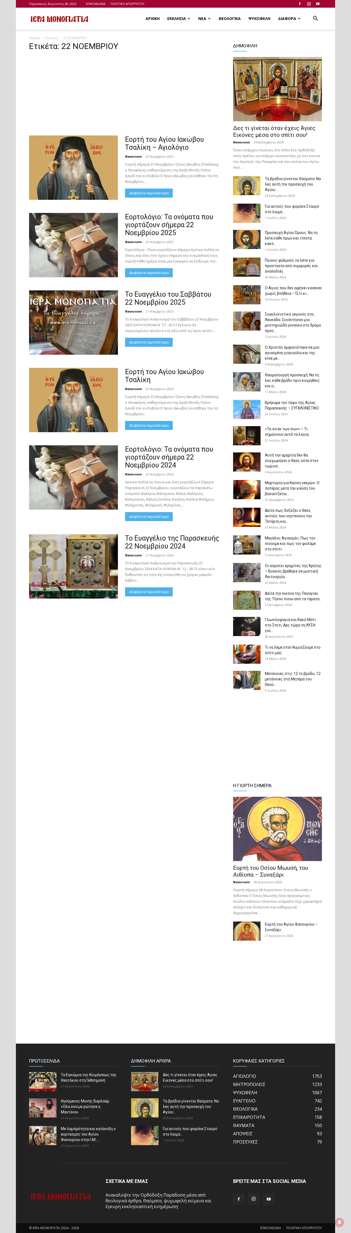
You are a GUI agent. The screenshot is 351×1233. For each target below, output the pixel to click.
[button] (315, 19)
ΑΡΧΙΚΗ (153, 18)
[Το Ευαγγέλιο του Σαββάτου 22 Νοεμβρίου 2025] (73, 322)
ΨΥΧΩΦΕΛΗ (259, 18)
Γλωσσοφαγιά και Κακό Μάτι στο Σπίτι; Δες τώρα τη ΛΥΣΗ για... (290, 625)
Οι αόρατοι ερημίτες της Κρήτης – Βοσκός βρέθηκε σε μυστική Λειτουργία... (293, 571)
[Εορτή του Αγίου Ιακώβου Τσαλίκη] (73, 400)
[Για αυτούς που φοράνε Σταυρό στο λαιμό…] (247, 213)
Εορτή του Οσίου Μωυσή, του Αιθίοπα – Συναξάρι (270, 871)
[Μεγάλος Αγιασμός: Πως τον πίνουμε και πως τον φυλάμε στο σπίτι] (247, 545)
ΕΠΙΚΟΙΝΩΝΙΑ (95, 4)
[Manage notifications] (339, 1222)
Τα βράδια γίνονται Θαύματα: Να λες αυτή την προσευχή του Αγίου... (293, 184)
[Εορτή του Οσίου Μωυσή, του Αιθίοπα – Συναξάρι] (277, 829)
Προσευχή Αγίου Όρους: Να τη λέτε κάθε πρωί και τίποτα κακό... (291, 238)
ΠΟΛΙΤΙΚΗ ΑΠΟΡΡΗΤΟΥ (128, 4)
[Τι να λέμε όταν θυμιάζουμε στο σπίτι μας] (247, 654)
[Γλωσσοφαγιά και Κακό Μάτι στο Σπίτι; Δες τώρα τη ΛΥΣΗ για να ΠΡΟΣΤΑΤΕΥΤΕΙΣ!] (247, 626)
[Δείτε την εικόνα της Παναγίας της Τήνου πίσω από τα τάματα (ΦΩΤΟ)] (247, 600)
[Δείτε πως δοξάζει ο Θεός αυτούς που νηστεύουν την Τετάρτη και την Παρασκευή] (247, 517)
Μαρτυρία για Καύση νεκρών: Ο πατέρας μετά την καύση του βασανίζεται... (292, 488)
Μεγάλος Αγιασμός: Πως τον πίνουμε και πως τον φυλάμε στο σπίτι (290, 543)
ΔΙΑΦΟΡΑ (287, 18)
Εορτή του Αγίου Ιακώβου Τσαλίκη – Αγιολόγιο (164, 143)
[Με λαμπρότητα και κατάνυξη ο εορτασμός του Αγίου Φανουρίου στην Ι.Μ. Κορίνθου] (42, 1135)
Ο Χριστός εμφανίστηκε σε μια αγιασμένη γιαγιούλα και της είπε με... (292, 352)
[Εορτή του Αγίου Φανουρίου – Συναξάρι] (247, 931)
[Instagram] (309, 4)
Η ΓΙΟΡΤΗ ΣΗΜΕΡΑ (252, 785)
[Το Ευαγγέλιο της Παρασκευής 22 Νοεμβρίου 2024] (73, 566)
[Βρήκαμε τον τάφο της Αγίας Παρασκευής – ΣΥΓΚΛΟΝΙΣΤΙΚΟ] (247, 409)
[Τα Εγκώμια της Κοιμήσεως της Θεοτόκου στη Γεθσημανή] (42, 1081)
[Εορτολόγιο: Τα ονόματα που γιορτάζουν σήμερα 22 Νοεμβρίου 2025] (73, 245)
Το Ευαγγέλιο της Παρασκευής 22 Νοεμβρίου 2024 (172, 542)
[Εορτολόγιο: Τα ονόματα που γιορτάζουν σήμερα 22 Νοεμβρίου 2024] (73, 477)
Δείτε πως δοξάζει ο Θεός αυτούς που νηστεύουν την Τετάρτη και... (288, 516)
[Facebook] (300, 4)
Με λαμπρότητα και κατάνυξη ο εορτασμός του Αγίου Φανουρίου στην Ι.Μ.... (88, 1134)
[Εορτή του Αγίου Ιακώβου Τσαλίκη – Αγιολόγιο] (73, 167)
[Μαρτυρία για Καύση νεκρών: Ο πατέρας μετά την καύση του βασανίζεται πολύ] (247, 489)
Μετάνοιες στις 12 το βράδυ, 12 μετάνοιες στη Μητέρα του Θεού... (293, 679)
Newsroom (133, 156)
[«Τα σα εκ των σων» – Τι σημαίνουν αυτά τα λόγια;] (247, 435)
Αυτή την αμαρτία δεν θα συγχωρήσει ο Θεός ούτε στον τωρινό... (291, 460)
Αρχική (34, 38)
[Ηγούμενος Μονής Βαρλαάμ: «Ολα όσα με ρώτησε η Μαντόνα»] (42, 1108)
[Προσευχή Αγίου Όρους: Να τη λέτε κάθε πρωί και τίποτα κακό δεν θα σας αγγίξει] (247, 239)
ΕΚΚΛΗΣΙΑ (176, 18)
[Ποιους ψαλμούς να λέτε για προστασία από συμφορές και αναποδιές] (247, 267)
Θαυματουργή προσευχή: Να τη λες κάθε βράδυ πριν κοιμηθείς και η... (292, 380)
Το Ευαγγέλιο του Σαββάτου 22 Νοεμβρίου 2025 (168, 298)
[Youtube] (318, 4)
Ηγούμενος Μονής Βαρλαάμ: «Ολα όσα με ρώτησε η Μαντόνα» (85, 1106)
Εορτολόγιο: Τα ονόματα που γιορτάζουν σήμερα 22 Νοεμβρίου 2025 (169, 225)
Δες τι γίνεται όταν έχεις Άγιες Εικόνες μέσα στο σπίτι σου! (274, 131)
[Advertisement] (124, 95)
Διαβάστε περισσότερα (149, 193)
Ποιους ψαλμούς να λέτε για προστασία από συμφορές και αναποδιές (291, 265)
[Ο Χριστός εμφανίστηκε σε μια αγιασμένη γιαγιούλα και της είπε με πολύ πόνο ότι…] (247, 354)
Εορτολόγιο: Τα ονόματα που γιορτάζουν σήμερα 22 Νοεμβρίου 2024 (169, 457)
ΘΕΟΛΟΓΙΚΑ (230, 18)
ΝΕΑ (202, 18)
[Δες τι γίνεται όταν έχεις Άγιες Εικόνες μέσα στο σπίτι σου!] (277, 89)
